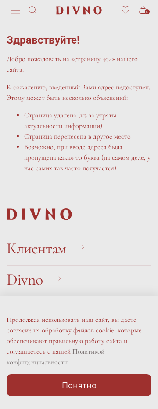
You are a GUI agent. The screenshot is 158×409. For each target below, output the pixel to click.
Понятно (79, 385)
